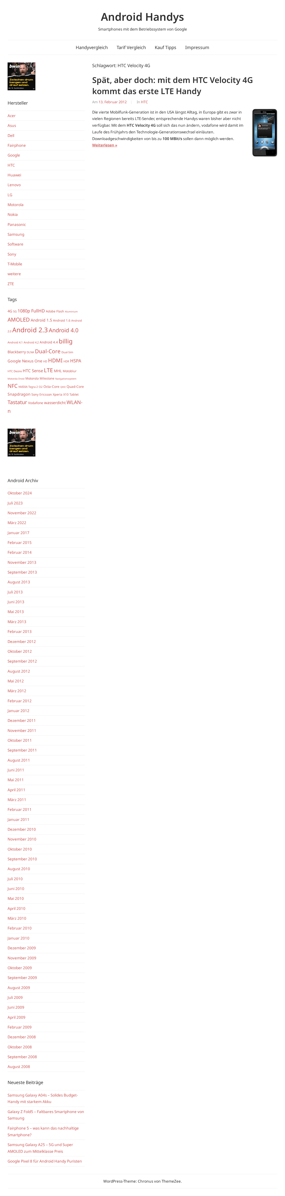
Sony (12, 254)
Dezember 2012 (22, 641)
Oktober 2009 (20, 967)
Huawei (14, 175)
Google (14, 155)
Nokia (13, 214)
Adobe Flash (55, 311)
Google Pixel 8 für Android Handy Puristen (45, 1161)
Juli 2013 (15, 592)
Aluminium (71, 311)
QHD (63, 386)
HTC (144, 101)
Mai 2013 (16, 611)
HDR (66, 361)
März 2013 (17, 621)
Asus (12, 125)
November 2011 (22, 730)
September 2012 (22, 661)
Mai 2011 (16, 779)
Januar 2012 (18, 710)
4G (10, 311)
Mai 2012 (16, 681)
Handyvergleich (92, 47)
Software (15, 244)
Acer (12, 115)
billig (66, 341)
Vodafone (35, 403)
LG (10, 194)
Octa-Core (51, 386)
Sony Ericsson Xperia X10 (50, 394)
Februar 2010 (20, 928)
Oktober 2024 (20, 493)
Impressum (197, 47)
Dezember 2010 (22, 829)
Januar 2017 (18, 532)
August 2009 (19, 987)
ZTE (11, 283)
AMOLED (19, 319)
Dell (11, 135)
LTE (48, 370)
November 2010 (22, 839)
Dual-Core (48, 351)
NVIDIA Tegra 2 (28, 387)
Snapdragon (19, 394)
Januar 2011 (18, 819)
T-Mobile (15, 263)
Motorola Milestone (39, 378)
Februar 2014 (20, 552)
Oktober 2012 (20, 651)
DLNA (30, 352)
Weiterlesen (103, 145)
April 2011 (16, 789)
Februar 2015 (20, 542)
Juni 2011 (16, 770)
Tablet (74, 394)
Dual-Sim (67, 352)
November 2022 (22, 512)
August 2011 (19, 760)
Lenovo (14, 184)
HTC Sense (33, 370)
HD (45, 361)
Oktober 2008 (20, 1046)
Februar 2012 (20, 700)
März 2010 (17, 918)
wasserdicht (55, 402)
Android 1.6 (61, 320)
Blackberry (17, 351)
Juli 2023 (15, 503)
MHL (58, 370)
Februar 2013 (20, 631)
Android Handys (142, 16)
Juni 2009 (16, 1007)
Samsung (16, 234)
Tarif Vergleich (131, 47)
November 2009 (22, 958)
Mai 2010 (16, 898)
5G (15, 311)
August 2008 (19, 1066)
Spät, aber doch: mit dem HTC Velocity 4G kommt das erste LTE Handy (172, 85)
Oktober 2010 (20, 849)
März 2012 (17, 690)
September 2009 (22, 977)
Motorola (16, 204)
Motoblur (70, 371)
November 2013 (22, 562)
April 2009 (16, 1017)
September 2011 (22, 750)
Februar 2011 (20, 809)
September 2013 (22, 572)
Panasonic (17, 224)
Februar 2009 (20, 1027)
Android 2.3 (30, 329)
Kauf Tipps (165, 47)
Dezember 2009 (22, 947)
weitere (14, 273)
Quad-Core (75, 386)
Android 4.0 (63, 330)
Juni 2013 (16, 601)
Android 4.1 (15, 342)
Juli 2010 (15, 878)
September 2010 (22, 858)
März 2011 (17, 799)
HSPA (75, 361)
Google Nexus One (25, 361)
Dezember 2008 (22, 1036)
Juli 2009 (15, 997)
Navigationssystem (65, 378)
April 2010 (16, 908)
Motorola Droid (16, 378)
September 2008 (22, 1056)
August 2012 (19, 671)
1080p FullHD (31, 311)
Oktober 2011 (20, 740)
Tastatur (17, 402)
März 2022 (17, 522)
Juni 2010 (16, 888)
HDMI (55, 360)
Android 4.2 (31, 342)
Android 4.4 (49, 342)
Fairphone (17, 145)
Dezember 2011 (22, 720)
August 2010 (19, 868)
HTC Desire (15, 371)
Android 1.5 (41, 320)
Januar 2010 (18, 938)
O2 (41, 387)
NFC (13, 385)
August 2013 (19, 582)
